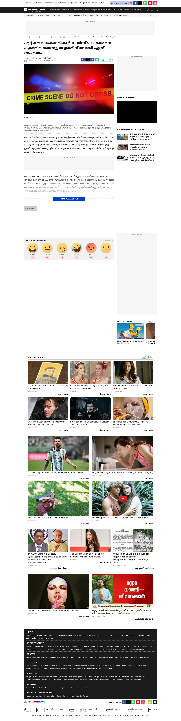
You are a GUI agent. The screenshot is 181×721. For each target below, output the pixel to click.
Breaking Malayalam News (50, 635)
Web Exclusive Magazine (93, 680)
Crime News (119, 635)
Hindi (88, 3)
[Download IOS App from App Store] (155, 702)
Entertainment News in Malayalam (56, 646)
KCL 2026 (40, 15)
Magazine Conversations (137, 677)
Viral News (50, 638)
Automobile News (46, 688)
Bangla (82, 3)
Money (120, 9)
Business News (32, 688)
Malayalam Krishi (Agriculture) (55, 677)
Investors (153, 709)
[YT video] (150, 3)
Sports (86, 9)
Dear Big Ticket (82, 696)
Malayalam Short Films (81, 646)
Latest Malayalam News (71, 635)
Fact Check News (73, 688)
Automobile (135, 9)
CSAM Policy (71, 710)
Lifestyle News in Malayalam (37, 666)
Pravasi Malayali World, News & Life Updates (43, 696)
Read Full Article (69, 199)
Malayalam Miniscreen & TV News (106, 649)
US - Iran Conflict (75, 15)
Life (103, 9)
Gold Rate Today (121, 15)
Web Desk (47, 58)
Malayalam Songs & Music (81, 649)
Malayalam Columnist (117, 677)
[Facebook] (135, 3)
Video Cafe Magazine (133, 680)
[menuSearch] (157, 10)
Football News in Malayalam (82, 657)
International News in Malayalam (139, 635)
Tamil (76, 3)
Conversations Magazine (72, 680)
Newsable (39, 3)
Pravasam (110, 9)
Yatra (126, 9)
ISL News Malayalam (103, 657)
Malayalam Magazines (34, 677)
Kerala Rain (50, 15)
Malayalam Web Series (143, 646)
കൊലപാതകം (30, 209)
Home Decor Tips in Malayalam (134, 666)
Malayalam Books (101, 677)
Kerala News (108, 635)
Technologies (60, 688)
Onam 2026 (62, 15)
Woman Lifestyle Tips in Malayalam (40, 668)
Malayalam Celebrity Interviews (133, 649)
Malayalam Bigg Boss (34, 649)
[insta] (155, 3)
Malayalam (29, 3)
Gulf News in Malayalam (35, 638)
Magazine (95, 9)
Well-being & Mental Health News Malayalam (94, 668)
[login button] (149, 10)
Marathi (94, 3)
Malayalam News (32, 635)
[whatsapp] (145, 3)
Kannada (48, 3)
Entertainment (75, 9)
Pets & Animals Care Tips (65, 668)
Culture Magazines (33, 680)
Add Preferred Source (120, 3)
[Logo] (35, 10)
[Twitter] (140, 3)
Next (155, 15)
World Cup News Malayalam (141, 657)
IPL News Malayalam (120, 657)
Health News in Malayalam (109, 666)
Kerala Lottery (106, 15)
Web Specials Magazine (113, 680)
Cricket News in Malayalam (58, 657)
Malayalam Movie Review (101, 646)
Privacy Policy (60, 710)
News (64, 9)
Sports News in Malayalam (36, 657)
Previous (151, 15)
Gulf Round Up (68, 696)
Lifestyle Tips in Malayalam (60, 666)
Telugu (70, 3)
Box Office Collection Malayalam (56, 649)
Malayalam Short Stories (51, 680)
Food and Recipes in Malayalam (85, 666)
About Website (27, 710)
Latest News (54, 9)
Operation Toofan (92, 15)
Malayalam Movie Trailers (122, 646)
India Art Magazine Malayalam (80, 677)
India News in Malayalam (92, 635)
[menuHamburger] (152, 10)
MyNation (103, 3)
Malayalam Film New (34, 646)
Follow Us (110, 60)
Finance (85, 688)
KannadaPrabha (59, 3)
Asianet (34, 701)
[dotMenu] (145, 10)
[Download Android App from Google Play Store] (150, 702)
